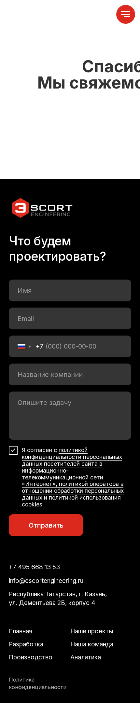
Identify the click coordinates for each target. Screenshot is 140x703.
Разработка (26, 644)
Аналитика (85, 657)
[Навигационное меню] (125, 14)
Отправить (46, 525)
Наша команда (91, 644)
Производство (30, 657)
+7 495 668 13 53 (34, 567)
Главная (20, 631)
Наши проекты (91, 631)
